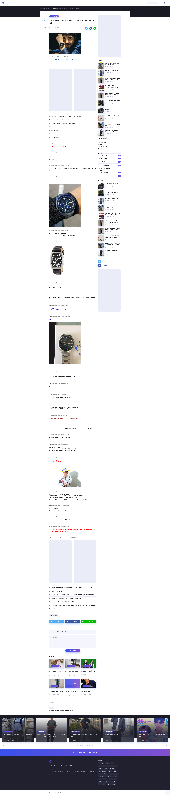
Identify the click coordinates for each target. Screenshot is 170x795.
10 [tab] (92, 745)
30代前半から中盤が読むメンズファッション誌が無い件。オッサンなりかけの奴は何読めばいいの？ (72, 691)
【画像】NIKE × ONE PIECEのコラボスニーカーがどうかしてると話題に (112, 86)
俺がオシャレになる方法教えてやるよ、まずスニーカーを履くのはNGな (112, 79)
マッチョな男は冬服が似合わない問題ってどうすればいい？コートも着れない (112, 101)
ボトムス (111, 773)
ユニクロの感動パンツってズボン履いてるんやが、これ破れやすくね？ (112, 116)
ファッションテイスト (82, 3)
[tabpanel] (18, 730)
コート (116, 766)
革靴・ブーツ (112, 768)
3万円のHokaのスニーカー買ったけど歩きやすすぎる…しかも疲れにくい (112, 94)
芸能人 (109, 784)
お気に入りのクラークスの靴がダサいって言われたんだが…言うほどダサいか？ (112, 124)
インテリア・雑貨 (110, 176)
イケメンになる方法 (93, 3)
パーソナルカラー (102, 784)
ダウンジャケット (102, 776)
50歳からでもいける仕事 (55, 137)
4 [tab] (82, 745)
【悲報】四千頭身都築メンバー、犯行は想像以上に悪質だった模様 (63, 123)
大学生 (100, 773)
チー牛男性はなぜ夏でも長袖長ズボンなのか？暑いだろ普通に (112, 131)
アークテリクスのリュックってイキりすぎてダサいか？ (112, 108)
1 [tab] (77, 745)
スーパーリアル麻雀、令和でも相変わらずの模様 (60, 119)
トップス (107, 766)
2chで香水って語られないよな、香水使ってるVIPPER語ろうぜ (61, 710)
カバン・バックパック (102, 771)
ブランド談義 (103, 142)
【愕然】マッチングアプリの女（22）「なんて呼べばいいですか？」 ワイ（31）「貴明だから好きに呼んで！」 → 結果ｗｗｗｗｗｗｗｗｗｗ (73, 587)
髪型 (112, 766)
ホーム (74, 3)
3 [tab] (80, 745)
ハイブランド (101, 766)
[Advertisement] (61, 90)
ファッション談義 (54, 16)
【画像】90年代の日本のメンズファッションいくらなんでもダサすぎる (85, 735)
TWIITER (104, 261)
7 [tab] (87, 745)
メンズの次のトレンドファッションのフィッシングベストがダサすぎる (88, 670)
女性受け (105, 773)
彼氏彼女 (115, 776)
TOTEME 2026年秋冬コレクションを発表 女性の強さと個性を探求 (63, 601)
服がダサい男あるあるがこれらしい (112, 70)
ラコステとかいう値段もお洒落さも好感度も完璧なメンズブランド (88, 690)
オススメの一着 (110, 158)
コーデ (112, 763)
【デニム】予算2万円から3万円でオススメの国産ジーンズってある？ (56, 690)
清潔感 (113, 784)
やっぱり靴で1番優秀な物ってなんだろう (58, 608)
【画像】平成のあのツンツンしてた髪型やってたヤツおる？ (118, 734)
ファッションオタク (53, 615)
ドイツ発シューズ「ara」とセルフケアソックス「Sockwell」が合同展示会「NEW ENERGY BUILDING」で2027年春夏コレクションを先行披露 (73, 594)
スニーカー (101, 763)
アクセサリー (105, 781)
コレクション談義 (110, 172)
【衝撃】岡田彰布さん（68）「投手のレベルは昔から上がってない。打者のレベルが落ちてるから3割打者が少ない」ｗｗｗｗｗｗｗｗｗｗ (73, 133)
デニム (114, 778)
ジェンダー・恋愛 (110, 155)
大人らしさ (109, 776)
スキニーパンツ (112, 781)
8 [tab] (89, 745)
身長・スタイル (110, 161)
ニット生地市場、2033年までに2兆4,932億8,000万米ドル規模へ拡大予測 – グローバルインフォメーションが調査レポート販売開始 (73, 605)
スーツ (110, 778)
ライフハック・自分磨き (105, 168)
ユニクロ (107, 763)
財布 (100, 781)
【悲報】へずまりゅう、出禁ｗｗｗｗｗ (57, 591)
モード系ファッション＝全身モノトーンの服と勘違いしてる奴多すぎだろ (63, 705)
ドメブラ (106, 768)
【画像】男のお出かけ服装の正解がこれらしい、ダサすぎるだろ (113, 64)
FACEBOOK (104, 265)
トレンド (110, 771)
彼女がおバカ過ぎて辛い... (56, 130)
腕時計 (115, 771)
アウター (100, 768)
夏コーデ (116, 773)
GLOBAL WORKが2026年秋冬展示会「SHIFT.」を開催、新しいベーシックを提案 (66, 598)
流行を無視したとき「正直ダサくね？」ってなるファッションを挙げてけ (17, 735)
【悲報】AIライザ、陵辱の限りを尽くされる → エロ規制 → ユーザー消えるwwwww (66, 116)
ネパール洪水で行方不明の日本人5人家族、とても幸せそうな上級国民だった (65, 126)
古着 (100, 778)
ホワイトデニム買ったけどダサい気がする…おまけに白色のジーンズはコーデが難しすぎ (56, 671)
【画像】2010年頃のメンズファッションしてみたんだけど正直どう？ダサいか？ (72, 671)
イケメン (104, 778)
